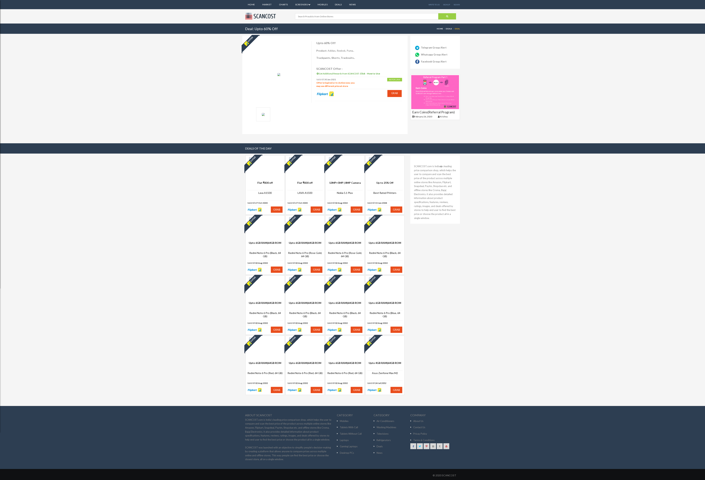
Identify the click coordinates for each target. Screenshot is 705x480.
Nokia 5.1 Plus (345, 192)
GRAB (394, 93)
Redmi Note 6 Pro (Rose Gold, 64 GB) (305, 254)
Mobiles (323, 4)
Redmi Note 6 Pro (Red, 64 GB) (265, 373)
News (352, 4)
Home (251, 4)
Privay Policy (420, 433)
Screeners (301, 4)
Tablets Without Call (351, 433)
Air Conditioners (385, 421)
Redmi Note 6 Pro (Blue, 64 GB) (385, 314)
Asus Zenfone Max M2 (385, 373)
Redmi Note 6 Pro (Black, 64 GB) (265, 254)
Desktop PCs (347, 452)
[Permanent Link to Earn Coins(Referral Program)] (435, 92)
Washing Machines (386, 427)
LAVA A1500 (305, 192)
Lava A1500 (265, 192)
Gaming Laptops (348, 446)
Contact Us (419, 427)
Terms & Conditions (424, 440)
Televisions (382, 433)
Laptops (344, 440)
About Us (418, 421)
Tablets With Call (349, 427)
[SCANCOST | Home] (261, 16)
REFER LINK (394, 79)
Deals (338, 4)
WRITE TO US (434, 4)
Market (267, 4)
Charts (283, 4)
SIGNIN (457, 4)
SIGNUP (446, 4)
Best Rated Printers (384, 192)
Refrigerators (384, 440)
